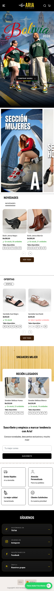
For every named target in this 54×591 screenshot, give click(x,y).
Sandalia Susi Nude (35, 314)
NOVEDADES (10, 203)
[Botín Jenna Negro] (15, 221)
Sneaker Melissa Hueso (14, 400)
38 (16, 248)
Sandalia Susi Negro (10, 314)
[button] (4, 5)
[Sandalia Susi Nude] (39, 300)
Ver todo (27, 260)
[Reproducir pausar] (27, 59)
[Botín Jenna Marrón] (39, 221)
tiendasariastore (25, 588)
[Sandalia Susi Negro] (14, 300)
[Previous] (24, 253)
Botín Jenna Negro (10, 236)
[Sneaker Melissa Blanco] (38, 387)
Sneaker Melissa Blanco (37, 400)
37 (12, 248)
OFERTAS (9, 284)
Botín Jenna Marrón (35, 236)
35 (4, 248)
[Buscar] (44, 5)
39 (20, 248)
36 (8, 248)
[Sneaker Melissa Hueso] (15, 387)
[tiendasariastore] (26, 5)
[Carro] (49, 5)
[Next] (30, 253)
